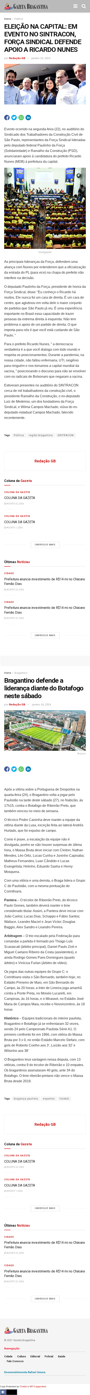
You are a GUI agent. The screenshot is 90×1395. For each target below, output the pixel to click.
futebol (64, 1098)
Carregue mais (45, 544)
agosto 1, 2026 (14, 527)
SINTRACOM (66, 435)
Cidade (9, 573)
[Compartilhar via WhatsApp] (21, 117)
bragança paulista (26, 1098)
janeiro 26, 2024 (40, 58)
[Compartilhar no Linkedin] (28, 117)
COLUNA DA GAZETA (19, 498)
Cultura (21, 1356)
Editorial (35, 1356)
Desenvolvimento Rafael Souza (24, 1372)
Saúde (61, 1356)
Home (7, 18)
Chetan (23, 1386)
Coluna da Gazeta (17, 492)
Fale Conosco (15, 1361)
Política (18, 18)
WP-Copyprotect (38, 1386)
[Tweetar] (14, 117)
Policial (49, 1356)
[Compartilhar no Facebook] (7, 117)
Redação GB (17, 58)
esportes (49, 1098)
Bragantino (20, 672)
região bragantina (41, 435)
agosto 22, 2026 (15, 504)
